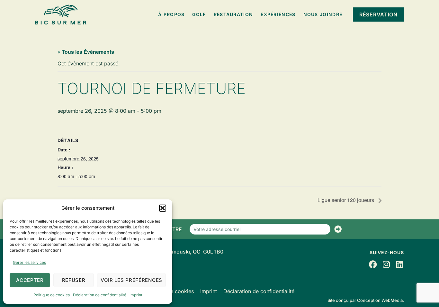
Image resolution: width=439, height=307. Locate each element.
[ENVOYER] (338, 229)
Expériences (278, 14)
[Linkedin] (400, 264)
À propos (171, 14)
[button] (162, 208)
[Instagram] (386, 264)
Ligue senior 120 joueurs (346, 200)
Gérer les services (29, 262)
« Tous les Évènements (86, 51)
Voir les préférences (131, 280)
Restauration (233, 14)
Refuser (73, 280)
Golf (199, 14)
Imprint (136, 295)
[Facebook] (373, 264)
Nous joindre (323, 14)
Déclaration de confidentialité (99, 295)
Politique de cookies (51, 295)
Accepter (30, 280)
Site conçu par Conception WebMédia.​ (365, 300)
